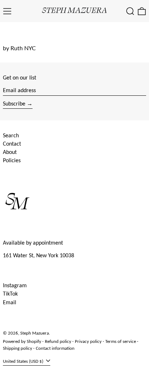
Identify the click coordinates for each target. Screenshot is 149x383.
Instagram (15, 285)
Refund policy (58, 341)
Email (9, 302)
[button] (130, 11)
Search (11, 135)
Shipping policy (17, 348)
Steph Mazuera (34, 333)
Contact (12, 143)
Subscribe (14, 103)
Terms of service (120, 341)
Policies (12, 160)
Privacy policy (88, 341)
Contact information (55, 348)
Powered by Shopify (22, 341)
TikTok (10, 293)
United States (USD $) (23, 361)
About (10, 152)
